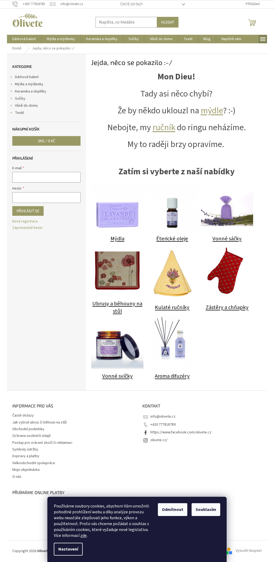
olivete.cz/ (159, 440)
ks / (46, 140)
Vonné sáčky (227, 238)
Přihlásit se (28, 211)
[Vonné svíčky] (117, 343)
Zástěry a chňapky (227, 307)
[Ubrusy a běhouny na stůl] (117, 271)
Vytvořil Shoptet (249, 551)
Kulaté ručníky (172, 307)
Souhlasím (206, 510)
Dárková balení (27, 77)
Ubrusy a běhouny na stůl (117, 307)
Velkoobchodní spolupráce (33, 463)
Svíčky (20, 98)
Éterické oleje (172, 238)
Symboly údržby (25, 449)
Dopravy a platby (25, 456)
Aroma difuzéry (172, 376)
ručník (164, 127)
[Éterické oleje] (172, 208)
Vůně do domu (26, 105)
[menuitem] (24, 39)
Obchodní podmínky (28, 429)
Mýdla (117, 238)
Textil (19, 113)
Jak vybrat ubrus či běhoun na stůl (39, 422)
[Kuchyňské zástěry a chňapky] (227, 271)
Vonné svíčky (117, 376)
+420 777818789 (163, 424)
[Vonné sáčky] (227, 208)
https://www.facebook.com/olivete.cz (180, 432)
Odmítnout (172, 510)
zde (83, 535)
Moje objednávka (26, 469)
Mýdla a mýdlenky (29, 84)
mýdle (212, 111)
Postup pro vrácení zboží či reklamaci (42, 442)
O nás (16, 476)
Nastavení (68, 549)
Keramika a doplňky (30, 91)
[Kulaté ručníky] (172, 273)
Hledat (167, 22)
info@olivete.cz (163, 416)
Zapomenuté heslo (27, 227)
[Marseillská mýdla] (117, 208)
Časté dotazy (131, 4)
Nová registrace (25, 221)
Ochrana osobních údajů (31, 435)
